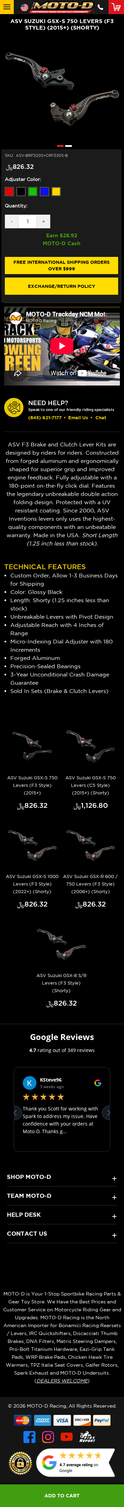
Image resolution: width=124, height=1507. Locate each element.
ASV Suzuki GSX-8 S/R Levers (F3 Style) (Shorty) (61, 983)
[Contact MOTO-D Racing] (100, 7)
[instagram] (48, 1437)
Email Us (78, 417)
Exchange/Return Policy (61, 286)
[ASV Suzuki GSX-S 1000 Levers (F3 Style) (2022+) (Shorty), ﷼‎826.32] (32, 846)
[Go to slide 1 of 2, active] (58, 146)
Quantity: (16, 205)
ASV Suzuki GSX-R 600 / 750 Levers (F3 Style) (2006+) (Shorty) (90, 884)
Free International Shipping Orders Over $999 (61, 265)
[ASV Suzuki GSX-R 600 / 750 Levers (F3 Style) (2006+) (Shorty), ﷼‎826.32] (90, 846)
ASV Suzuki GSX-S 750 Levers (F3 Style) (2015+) (32, 785)
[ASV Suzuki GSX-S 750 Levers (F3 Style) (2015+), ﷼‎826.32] (32, 747)
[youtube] (67, 1437)
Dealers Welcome (62, 1381)
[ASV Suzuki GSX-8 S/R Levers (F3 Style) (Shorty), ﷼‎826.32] (61, 944)
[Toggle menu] (7, 7)
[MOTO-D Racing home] (62, 7)
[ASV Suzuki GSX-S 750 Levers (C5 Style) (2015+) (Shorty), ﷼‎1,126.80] (90, 747)
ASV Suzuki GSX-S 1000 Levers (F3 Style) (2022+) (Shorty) (32, 884)
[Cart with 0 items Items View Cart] (117, 7)
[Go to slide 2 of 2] (66, 146)
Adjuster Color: (23, 179)
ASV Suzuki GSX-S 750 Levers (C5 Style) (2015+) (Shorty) (90, 785)
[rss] (87, 1437)
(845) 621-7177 (45, 417)
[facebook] (29, 1437)
